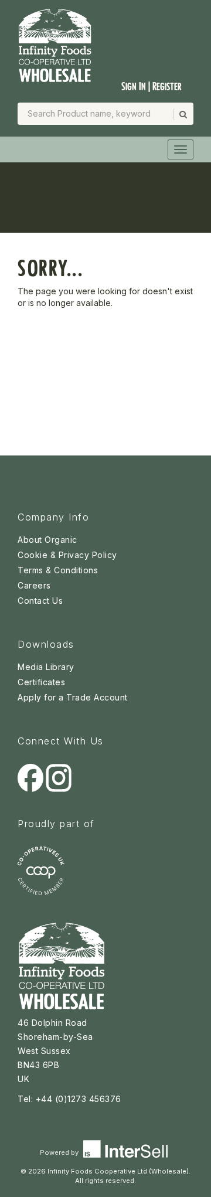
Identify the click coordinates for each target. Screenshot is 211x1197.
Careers (34, 585)
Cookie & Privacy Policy (67, 555)
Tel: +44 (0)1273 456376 (69, 1099)
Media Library (46, 667)
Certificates (41, 682)
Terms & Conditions (58, 570)
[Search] (182, 114)
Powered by (60, 1152)
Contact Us (40, 601)
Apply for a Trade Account (73, 697)
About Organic (47, 540)
